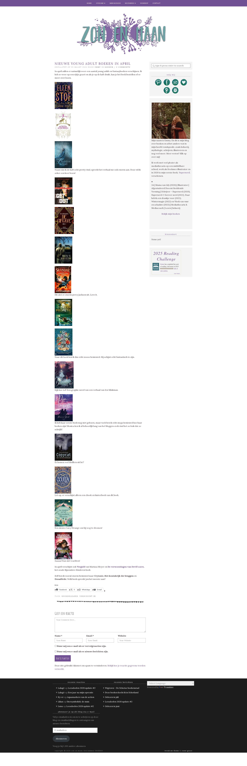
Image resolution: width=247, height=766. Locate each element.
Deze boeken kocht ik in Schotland (121, 692)
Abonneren (61, 738)
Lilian (60, 701)
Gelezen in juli (112, 697)
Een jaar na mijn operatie (80, 692)
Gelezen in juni (112, 706)
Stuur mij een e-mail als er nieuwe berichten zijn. (82, 651)
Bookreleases (70, 596)
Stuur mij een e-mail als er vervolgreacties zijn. (81, 646)
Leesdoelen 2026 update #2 (81, 688)
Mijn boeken (115, 3)
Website (122, 635)
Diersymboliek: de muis (78, 701)
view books (177, 273)
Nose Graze (187, 751)
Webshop (144, 3)
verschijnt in (88, 596)
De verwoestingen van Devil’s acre (126, 566)
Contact (156, 3)
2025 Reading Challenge (166, 256)
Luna (60, 706)
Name (58, 635)
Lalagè (61, 688)
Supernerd (184, 172)
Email (90, 635)
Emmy (98, 67)
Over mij (100, 3)
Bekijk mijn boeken (171, 214)
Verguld (81, 566)
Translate (169, 687)
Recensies (130, 3)
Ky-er (61, 697)
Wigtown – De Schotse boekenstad (122, 688)
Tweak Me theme (172, 751)
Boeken (109, 67)
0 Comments (123, 67)
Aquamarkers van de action (80, 697)
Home (89, 3)
